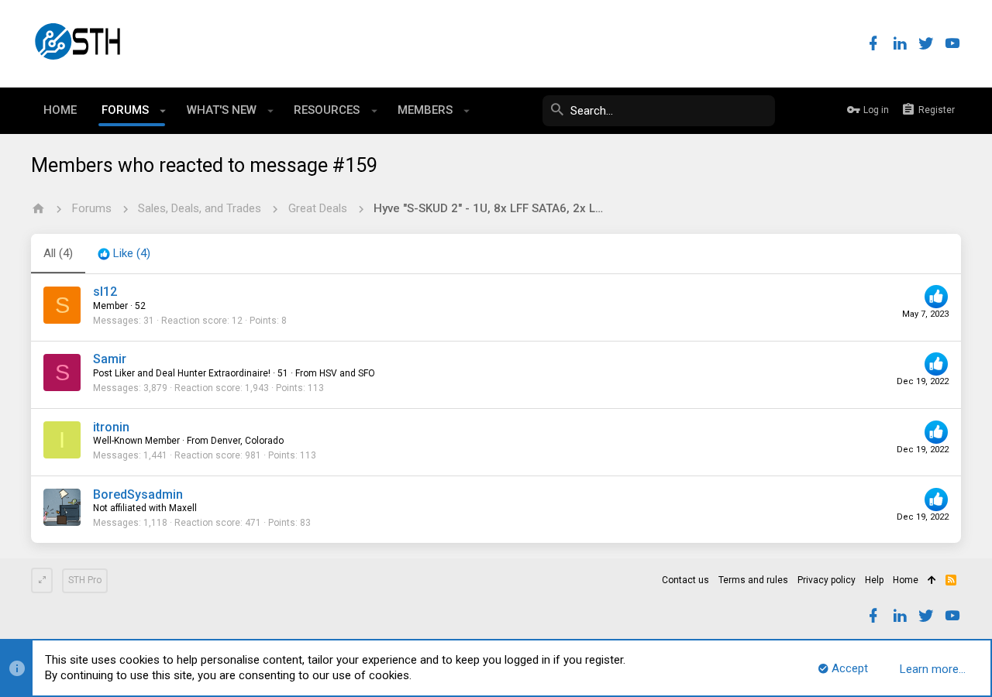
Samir (109, 359)
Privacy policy (826, 580)
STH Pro (85, 580)
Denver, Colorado (247, 440)
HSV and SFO (347, 373)
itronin (111, 427)
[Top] (932, 581)
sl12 (105, 291)
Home (905, 580)
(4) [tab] (58, 253)
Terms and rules (753, 580)
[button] (163, 111)
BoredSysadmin (138, 494)
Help (874, 580)
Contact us (685, 580)
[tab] (124, 254)
